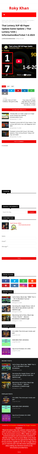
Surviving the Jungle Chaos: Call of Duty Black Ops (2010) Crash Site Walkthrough (23, 307)
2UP (8, 86)
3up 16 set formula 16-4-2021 (21, 348)
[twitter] (15, 281)
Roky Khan (19, 8)
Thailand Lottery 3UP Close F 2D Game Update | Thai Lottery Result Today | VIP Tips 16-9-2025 (22, 133)
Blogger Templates (31, 425)
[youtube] (32, 285)
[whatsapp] (23, 281)
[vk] (15, 285)
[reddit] (32, 281)
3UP (7, 20)
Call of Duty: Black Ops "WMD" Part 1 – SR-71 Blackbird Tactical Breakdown (24, 298)
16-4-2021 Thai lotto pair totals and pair (23, 332)
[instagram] (23, 285)
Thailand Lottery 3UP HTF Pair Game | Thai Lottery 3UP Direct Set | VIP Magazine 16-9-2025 (23, 124)
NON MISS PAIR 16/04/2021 (20, 340)
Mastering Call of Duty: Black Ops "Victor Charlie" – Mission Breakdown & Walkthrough (23, 316)
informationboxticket (9, 38)
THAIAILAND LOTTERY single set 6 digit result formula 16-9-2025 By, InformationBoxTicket (22, 115)
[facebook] (6, 281)
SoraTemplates (12, 425)
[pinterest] (6, 285)
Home (3, 20)
